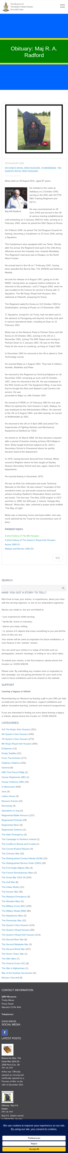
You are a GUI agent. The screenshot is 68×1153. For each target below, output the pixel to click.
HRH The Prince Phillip (13, 772)
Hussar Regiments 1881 (14, 777)
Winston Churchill (10, 977)
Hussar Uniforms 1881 (13, 782)
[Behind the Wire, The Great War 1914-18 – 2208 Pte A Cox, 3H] (7, 1050)
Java (4, 791)
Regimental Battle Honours (15, 815)
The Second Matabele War (15, 944)
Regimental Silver (10, 825)
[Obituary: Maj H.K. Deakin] (7, 1097)
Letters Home (8, 796)
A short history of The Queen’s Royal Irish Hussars (30, 540)
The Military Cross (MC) (13, 906)
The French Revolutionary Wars (17, 872)
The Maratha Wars (11, 901)
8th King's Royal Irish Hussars (22, 168)
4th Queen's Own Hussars (15, 734)
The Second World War (13, 949)
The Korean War (10, 891)
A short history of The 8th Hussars (22, 536)
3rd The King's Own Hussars (16, 729)
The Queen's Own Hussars (15, 925)
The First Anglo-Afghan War (15, 868)
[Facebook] (5, 1032)
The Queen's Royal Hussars (16, 930)
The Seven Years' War (13, 954)
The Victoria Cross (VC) (13, 963)
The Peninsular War (11, 920)
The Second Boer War (13, 939)
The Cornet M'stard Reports (16, 849)
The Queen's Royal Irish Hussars (18, 934)
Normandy (7, 805)
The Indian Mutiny (11, 887)
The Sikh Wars (9, 958)
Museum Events (10, 801)
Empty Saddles (9, 753)
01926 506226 (9, 1021)
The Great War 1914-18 (13, 877)
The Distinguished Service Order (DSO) (21, 863)
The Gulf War (8, 882)
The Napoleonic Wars (12, 915)
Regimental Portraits (12, 820)
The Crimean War (10, 853)
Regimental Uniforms (12, 829)
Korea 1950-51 (12, 544)
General (6, 767)
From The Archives (11, 758)
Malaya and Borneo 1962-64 (19, 548)
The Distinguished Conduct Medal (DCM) (22, 858)
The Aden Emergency (12, 834)
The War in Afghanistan (13, 968)
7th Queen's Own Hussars (15, 739)
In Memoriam (49, 168)
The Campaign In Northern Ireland (19, 839)
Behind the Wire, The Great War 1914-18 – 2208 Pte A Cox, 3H (11, 1061)
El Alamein (7, 748)
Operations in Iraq (11, 810)
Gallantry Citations (11, 763)
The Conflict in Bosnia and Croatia (19, 844)
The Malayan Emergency (14, 896)
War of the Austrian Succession (17, 973)
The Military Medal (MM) (14, 911)
